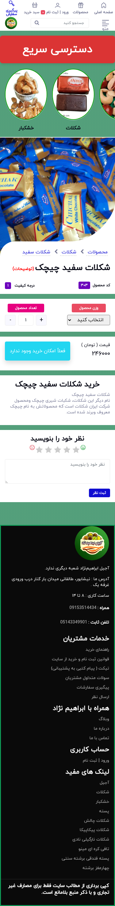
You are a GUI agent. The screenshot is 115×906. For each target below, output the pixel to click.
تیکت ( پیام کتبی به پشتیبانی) (80, 668)
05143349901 (73, 622)
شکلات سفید (36, 252)
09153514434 (82, 608)
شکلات (68, 252)
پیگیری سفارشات (93, 687)
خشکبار (102, 802)
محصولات (97, 252)
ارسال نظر (100, 697)
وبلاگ (104, 719)
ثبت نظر (99, 492)
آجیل (104, 783)
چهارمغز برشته (95, 868)
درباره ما (101, 729)
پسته (104, 811)
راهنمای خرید (97, 650)
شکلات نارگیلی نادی (90, 839)
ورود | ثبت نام (96, 760)
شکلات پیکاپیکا (94, 830)
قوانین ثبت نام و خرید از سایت (80, 659)
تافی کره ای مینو (94, 849)
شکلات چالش (96, 821)
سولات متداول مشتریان (87, 678)
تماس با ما (99, 738)
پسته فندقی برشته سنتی (85, 858)
